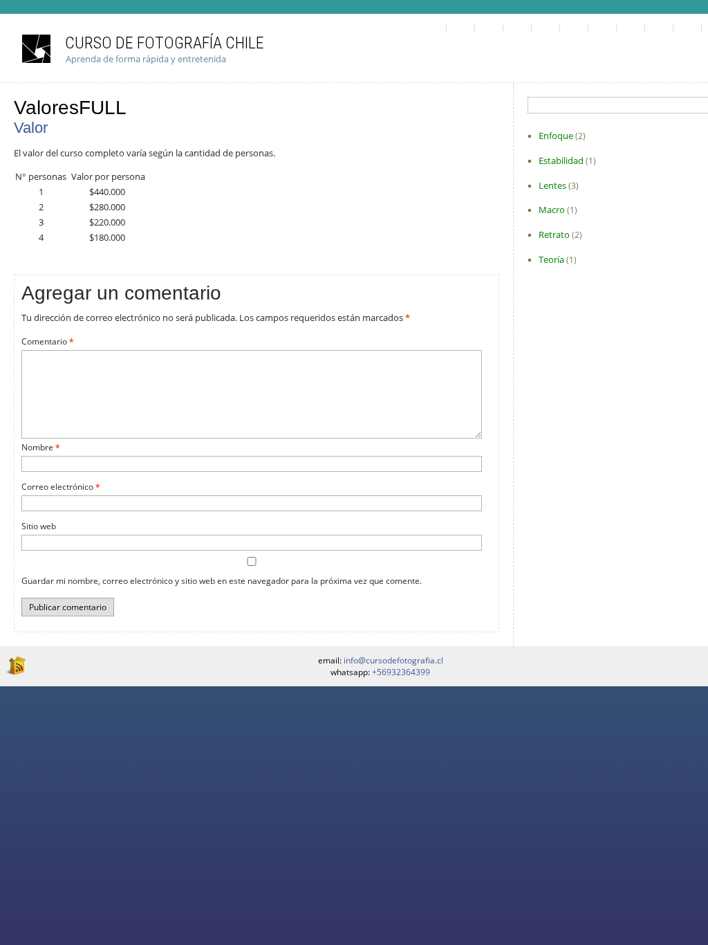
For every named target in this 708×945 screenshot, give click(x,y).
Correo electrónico (60, 487)
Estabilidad (561, 160)
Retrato (554, 234)
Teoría (551, 259)
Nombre (40, 447)
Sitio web (38, 526)
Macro (552, 209)
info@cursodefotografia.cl (393, 660)
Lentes (552, 185)
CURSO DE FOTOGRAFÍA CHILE (164, 43)
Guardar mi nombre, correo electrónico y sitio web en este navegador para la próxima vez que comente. (221, 581)
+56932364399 (401, 672)
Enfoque (556, 135)
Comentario (47, 341)
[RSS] (15, 665)
